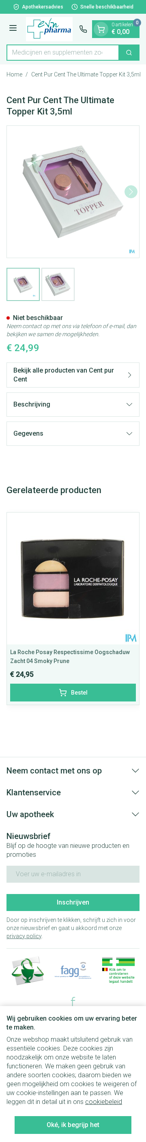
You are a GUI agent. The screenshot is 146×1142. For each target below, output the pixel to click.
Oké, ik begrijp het (73, 1125)
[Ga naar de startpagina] (49, 29)
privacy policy (23, 936)
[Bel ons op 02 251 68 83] (83, 29)
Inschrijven (73, 902)
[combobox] (62, 52)
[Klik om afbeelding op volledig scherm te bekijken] (73, 192)
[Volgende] (131, 191)
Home (14, 74)
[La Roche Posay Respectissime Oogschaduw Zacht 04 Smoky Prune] (73, 578)
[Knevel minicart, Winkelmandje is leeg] (101, 29)
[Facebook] (73, 1002)
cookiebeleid (103, 1102)
